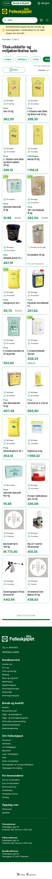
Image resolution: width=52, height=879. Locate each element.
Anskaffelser (7, 790)
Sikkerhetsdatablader (11, 725)
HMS (4, 757)
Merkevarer (7, 809)
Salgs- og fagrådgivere (12, 714)
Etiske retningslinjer (10, 761)
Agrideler (6, 812)
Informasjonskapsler (10, 695)
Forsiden (6, 39)
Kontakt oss (7, 664)
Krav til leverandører (10, 783)
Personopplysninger (10, 688)
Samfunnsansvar (9, 787)
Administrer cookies (10, 652)
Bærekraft (6, 750)
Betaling (5, 674)
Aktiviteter (6, 743)
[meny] (47, 20)
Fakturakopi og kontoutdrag (14, 721)
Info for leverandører (11, 780)
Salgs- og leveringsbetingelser (15, 718)
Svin (15, 39)
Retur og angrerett (10, 678)
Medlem (5, 707)
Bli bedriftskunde (9, 711)
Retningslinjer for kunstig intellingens (17, 764)
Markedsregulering (10, 728)
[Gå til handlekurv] (41, 20)
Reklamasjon (7, 681)
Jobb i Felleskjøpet (10, 754)
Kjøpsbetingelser (9, 685)
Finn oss (5, 667)
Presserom (6, 740)
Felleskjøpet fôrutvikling (12, 768)
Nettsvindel (7, 692)
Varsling (5, 797)
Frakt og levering (9, 671)
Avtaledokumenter (10, 794)
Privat (7, 3)
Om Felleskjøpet (9, 747)
